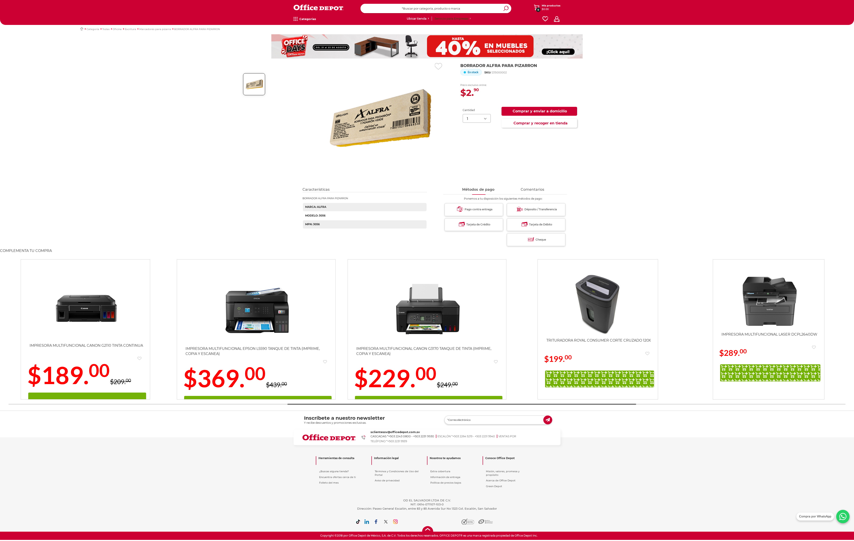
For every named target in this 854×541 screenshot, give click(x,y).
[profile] (557, 19)
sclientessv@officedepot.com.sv (395, 432)
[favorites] (545, 19)
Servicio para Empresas (451, 18)
